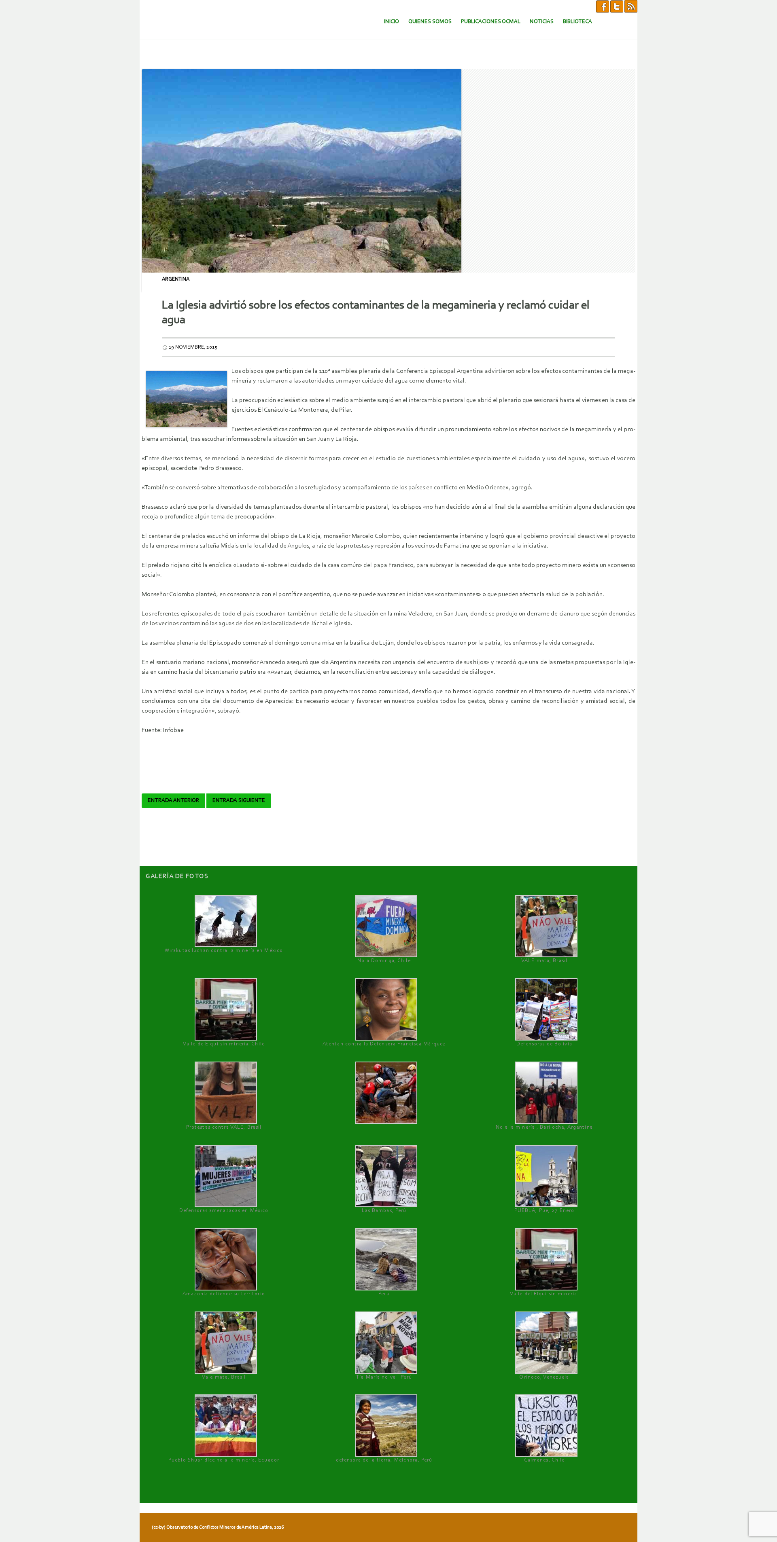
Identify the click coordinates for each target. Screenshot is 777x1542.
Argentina (175, 279)
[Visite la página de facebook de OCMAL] (602, 6)
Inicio (391, 22)
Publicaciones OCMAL (490, 22)
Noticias (542, 22)
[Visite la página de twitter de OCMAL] (616, 6)
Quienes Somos (430, 22)
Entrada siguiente (238, 801)
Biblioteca (577, 22)
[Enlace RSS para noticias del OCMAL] (630, 6)
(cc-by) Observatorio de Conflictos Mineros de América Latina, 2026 (218, 1527)
